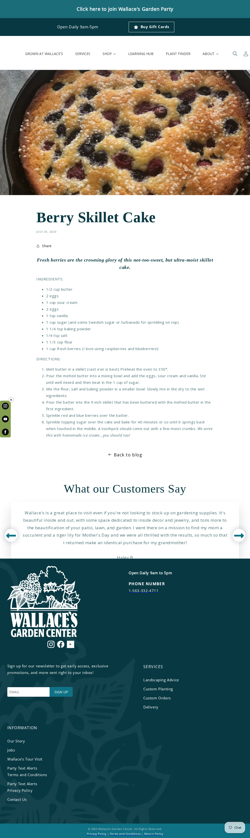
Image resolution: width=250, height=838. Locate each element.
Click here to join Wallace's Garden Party (125, 9)
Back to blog (128, 455)
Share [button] (47, 245)
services (153, 666)
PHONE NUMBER (147, 583)
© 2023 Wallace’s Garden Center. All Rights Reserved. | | (125, 831)
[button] (235, 53)
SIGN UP (61, 692)
